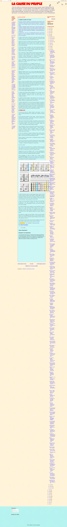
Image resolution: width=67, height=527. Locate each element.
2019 (49, 491)
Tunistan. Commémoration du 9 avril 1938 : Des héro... (52, 354)
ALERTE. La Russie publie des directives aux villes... (52, 307)
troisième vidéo (23, 146)
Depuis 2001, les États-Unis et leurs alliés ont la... (52, 481)
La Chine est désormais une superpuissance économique (52, 435)
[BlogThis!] (22, 227)
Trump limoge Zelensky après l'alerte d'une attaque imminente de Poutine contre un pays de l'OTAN (13, 97)
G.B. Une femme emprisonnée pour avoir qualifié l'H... (52, 422)
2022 (49, 34)
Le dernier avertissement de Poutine (52, 66)
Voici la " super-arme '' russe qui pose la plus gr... (52, 391)
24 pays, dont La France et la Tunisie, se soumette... (52, 444)
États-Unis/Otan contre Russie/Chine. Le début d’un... (52, 469)
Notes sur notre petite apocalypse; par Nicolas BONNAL (52, 418)
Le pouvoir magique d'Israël (51, 304)
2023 (49, 32)
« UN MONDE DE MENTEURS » (52, 196)
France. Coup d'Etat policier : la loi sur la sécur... (52, 255)
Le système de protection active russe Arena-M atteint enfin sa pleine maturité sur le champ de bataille (14, 40)
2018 (49, 493)
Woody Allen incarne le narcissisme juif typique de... (51, 106)
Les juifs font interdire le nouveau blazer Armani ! (52, 240)
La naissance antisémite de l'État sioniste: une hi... (52, 431)
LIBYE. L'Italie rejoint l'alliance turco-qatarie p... (52, 334)
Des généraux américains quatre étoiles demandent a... (52, 56)
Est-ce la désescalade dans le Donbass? (51, 158)
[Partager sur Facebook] (23, 227)
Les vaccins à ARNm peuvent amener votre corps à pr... (52, 359)
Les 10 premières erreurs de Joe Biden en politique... (52, 409)
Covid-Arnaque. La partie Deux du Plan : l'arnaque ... (52, 144)
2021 (49, 35)
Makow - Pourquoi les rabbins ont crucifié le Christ (51, 439)
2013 (49, 500)
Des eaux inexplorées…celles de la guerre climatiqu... (52, 121)
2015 (49, 497)
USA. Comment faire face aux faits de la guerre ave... (52, 311)
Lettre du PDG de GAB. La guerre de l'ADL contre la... (52, 342)
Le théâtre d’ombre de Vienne (51, 77)
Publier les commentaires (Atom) (28, 268)
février (50, 486)
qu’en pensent (32, 71)
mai (50, 47)
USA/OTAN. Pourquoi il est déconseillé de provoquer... (52, 288)
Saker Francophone (24, 224)
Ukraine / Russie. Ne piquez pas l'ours (52, 213)
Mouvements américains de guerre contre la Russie (52, 280)
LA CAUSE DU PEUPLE (27, 4)
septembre (51, 41)
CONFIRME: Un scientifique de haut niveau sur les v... (52, 465)
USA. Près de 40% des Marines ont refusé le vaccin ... (52, 263)
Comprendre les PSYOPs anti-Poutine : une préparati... (52, 321)
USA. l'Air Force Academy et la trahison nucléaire (52, 136)
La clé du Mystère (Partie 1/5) (51, 236)
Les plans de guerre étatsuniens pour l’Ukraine (52, 227)
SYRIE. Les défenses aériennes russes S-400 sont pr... (51, 456)
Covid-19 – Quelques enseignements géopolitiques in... (52, 250)
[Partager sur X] (23, 227)
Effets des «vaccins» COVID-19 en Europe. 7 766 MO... (52, 87)
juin (50, 46)
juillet (50, 44)
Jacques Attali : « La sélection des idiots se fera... (52, 329)
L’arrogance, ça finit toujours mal (13, 127)
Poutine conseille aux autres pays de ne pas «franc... (52, 183)
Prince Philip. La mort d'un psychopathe (52, 346)
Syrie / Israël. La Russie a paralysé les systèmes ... (52, 162)
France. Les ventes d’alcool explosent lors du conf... (52, 69)
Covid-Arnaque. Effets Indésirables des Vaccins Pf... (52, 166)
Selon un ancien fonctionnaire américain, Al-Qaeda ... (52, 364)
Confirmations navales (51, 221)
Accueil (31, 263)
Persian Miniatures (25, 117)
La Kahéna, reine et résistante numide (51, 350)
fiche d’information (40, 97)
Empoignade (51, 79)
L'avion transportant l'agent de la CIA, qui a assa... (52, 92)
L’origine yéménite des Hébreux (52, 395)
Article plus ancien (41, 263)
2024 (49, 31)
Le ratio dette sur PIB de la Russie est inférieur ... (51, 204)
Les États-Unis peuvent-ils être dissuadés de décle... (52, 382)
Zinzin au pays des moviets (52, 447)
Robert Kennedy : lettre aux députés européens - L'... (52, 188)
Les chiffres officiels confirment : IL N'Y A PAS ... (52, 140)
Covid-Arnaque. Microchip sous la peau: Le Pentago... (52, 284)
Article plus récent (22, 263)
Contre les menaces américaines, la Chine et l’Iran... (52, 404)
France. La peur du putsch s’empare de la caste (52, 73)
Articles (14, 509)
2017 (49, 494)
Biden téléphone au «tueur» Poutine (52, 296)
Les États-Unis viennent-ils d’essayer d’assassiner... (52, 193)
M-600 (26, 153)
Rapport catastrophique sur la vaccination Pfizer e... (52, 149)
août (50, 43)
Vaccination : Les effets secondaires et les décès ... (52, 378)
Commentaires (15, 511)
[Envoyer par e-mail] (21, 227)
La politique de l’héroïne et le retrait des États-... (52, 82)
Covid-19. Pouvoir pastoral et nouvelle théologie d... (52, 232)
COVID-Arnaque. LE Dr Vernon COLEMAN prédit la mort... (52, 245)
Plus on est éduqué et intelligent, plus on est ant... (51, 374)
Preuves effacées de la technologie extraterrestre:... (52, 387)
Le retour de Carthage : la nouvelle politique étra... (52, 399)
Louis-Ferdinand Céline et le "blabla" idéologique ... (52, 175)
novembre (51, 38)
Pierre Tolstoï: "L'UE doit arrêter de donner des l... (52, 338)
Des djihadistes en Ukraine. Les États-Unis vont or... (52, 52)
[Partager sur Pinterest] (24, 227)
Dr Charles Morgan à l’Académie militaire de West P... (51, 116)
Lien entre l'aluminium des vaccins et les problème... (52, 474)
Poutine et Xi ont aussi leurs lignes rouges (52, 271)
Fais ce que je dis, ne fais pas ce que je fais (52, 478)
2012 (49, 502)
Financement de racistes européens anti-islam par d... (52, 111)
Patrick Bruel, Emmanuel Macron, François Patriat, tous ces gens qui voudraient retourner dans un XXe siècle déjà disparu (13, 53)
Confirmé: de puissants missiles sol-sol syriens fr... (52, 171)
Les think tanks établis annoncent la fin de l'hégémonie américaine (13, 65)
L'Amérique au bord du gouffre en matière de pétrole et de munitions (14, 87)
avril (50, 49)
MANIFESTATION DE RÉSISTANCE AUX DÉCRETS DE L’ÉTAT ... (52, 62)
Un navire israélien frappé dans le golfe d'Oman (52, 300)
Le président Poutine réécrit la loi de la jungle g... (52, 153)
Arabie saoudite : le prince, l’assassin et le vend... (52, 325)
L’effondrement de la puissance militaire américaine (52, 369)
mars (50, 484)
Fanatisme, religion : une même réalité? (52, 224)
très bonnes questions (34, 156)
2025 (49, 29)
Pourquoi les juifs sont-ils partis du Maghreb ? (51, 259)
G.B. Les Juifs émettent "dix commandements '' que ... (52, 292)
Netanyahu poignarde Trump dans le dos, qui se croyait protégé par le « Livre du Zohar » (13, 108)
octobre (50, 40)
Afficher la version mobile (31, 266)
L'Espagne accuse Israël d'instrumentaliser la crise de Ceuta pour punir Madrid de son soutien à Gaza (14, 119)
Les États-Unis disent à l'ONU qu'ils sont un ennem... (52, 267)
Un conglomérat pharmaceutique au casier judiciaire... (52, 179)
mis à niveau (36, 202)
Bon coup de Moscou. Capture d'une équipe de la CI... (52, 217)
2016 (49, 496)
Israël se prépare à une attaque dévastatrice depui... (52, 413)
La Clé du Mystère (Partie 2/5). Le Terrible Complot (52, 209)
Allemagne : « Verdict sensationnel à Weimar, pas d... (52, 316)
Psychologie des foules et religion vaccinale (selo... (52, 126)
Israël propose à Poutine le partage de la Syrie (52, 426)
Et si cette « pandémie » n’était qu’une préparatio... (52, 97)
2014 (49, 499)
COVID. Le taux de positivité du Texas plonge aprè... (52, 461)
